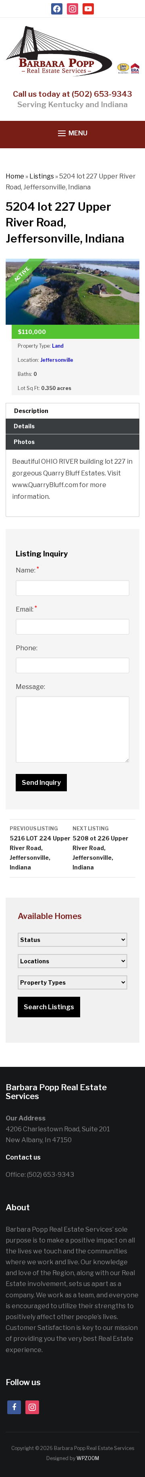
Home (15, 176)
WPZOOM (88, 1458)
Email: (26, 609)
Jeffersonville (56, 360)
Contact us (23, 1157)
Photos (24, 441)
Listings (41, 176)
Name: (27, 570)
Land (58, 346)
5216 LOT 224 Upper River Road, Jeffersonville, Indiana (40, 848)
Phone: (26, 648)
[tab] (72, 411)
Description (31, 410)
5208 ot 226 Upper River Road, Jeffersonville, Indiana (100, 848)
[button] (72, 133)
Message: (30, 687)
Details (24, 426)
